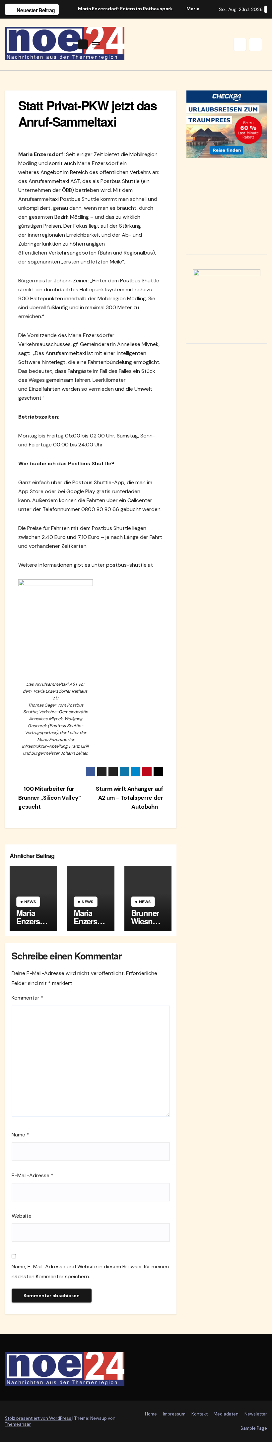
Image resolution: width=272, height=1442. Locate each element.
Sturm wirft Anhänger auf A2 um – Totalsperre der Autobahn (129, 797)
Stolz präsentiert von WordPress (38, 1418)
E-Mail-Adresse (32, 1175)
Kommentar (27, 997)
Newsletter (255, 1414)
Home (151, 1414)
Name (20, 1134)
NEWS (30, 901)
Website (22, 1215)
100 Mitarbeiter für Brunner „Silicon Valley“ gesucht (49, 797)
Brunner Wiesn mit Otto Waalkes (145, 925)
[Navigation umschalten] (96, 44)
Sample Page (253, 1428)
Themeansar (18, 1424)
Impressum (174, 1414)
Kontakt (199, 1414)
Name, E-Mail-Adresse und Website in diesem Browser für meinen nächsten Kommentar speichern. (90, 1271)
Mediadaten (226, 1414)
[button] (239, 44)
